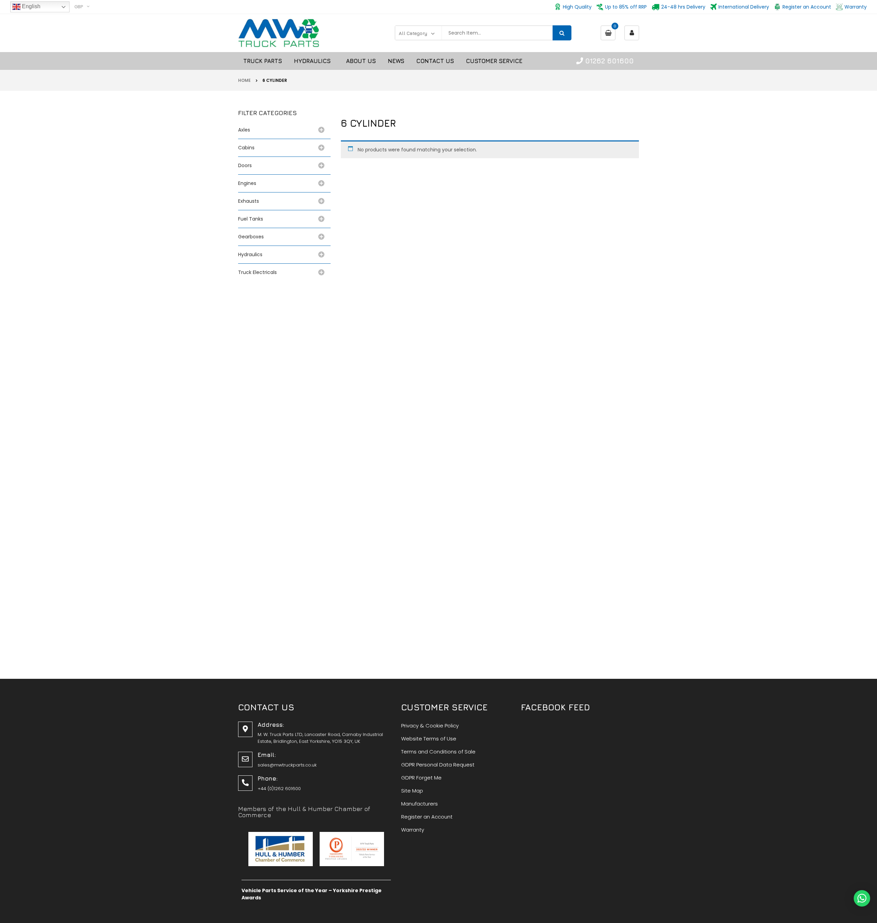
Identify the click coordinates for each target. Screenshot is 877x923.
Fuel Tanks (250, 218)
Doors (245, 165)
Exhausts (248, 201)
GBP (78, 6)
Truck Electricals (257, 272)
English (30, 6)
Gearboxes (251, 236)
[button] (862, 898)
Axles (245, 129)
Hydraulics (251, 254)
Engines (247, 183)
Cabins (246, 147)
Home (244, 80)
